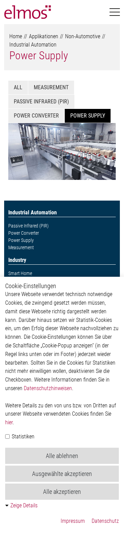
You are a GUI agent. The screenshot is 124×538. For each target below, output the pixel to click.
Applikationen (43, 36)
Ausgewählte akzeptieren (62, 473)
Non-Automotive (82, 36)
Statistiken (22, 436)
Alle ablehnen (62, 455)
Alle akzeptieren (62, 491)
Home (15, 36)
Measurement (51, 87)
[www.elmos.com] (27, 12)
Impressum (73, 521)
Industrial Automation (32, 44)
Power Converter (36, 115)
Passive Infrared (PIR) (41, 101)
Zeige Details (24, 505)
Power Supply (38, 55)
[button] (115, 12)
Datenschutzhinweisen (48, 388)
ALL (18, 87)
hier (9, 422)
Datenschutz (105, 521)
